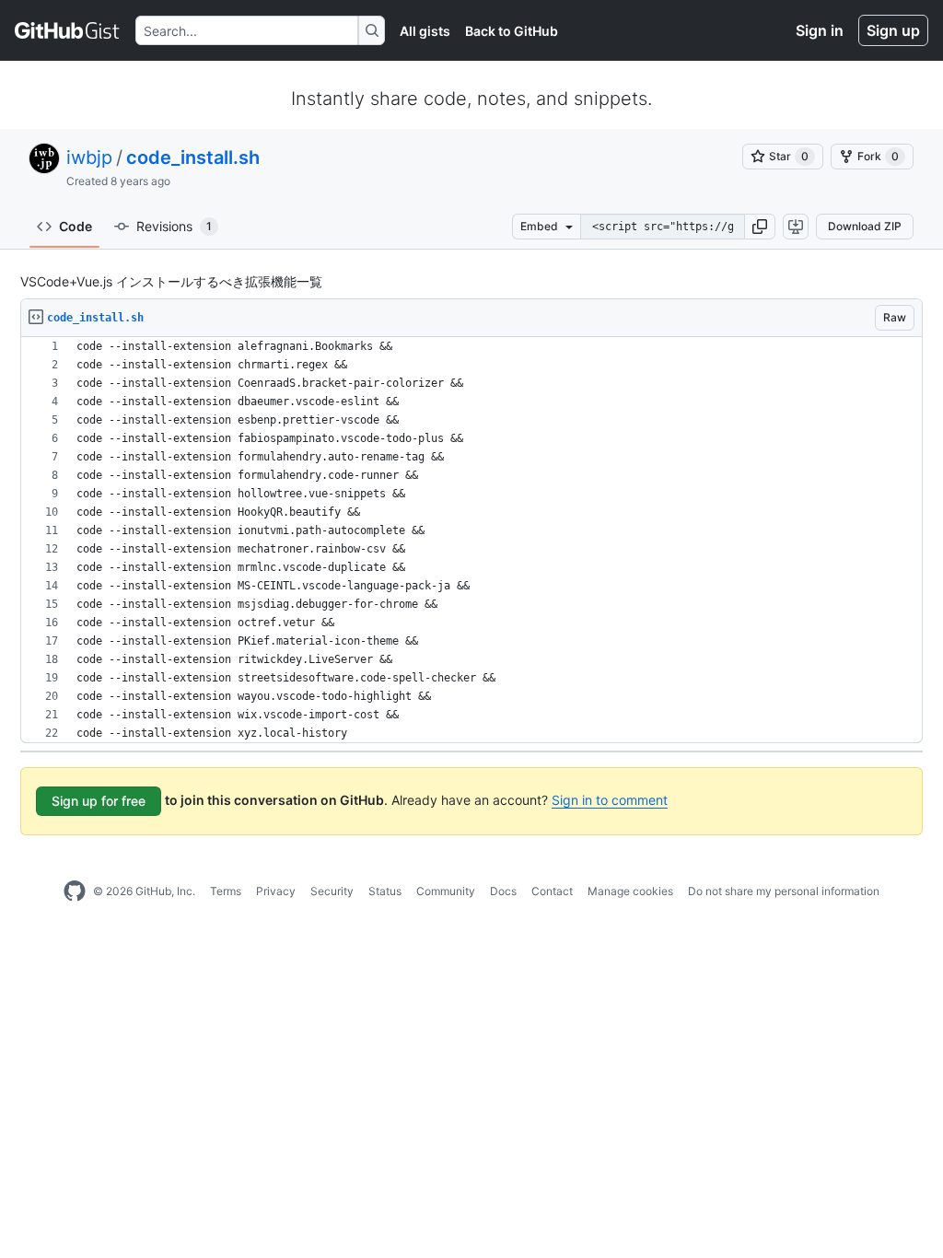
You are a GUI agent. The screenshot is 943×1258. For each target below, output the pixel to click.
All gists (425, 31)
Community (445, 891)
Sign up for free (99, 801)
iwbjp (89, 157)
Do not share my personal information (783, 891)
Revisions (174, 226)
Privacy (276, 891)
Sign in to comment (610, 800)
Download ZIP (865, 226)
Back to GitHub (511, 31)
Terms (225, 891)
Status (385, 891)
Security (332, 891)
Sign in (820, 30)
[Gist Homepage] (68, 30)
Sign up (893, 30)
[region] (471, 540)
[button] (759, 226)
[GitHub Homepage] (75, 891)
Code (75, 226)
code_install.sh (193, 157)
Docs (503, 891)
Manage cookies (630, 891)
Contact (552, 891)
